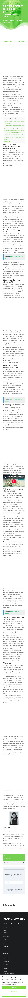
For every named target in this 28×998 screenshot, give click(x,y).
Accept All (14, 987)
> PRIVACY (5, 939)
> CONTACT (5, 932)
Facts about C (16, 14)
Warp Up (7, 141)
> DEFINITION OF (6, 961)
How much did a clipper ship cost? (14, 130)
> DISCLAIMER (6, 942)
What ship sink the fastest (13, 132)
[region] (14, 986)
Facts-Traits (8, 14)
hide (17, 118)
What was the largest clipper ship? (14, 134)
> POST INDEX (5, 946)
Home (5, 20)
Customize (14, 991)
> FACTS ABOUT (6, 964)
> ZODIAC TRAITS (6, 958)
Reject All (14, 995)
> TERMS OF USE (6, 936)
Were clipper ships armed (13, 136)
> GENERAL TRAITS (7, 956)
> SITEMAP (5, 944)
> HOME (4, 930)
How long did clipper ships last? (13, 128)
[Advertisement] (14, 60)
